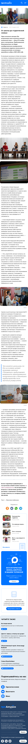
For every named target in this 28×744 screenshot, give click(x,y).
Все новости (6, 547)
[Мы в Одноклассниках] (2, 741)
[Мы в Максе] (10, 741)
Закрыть (23, 741)
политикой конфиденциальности (9, 727)
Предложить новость (14, 608)
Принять (23, 732)
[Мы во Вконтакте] (6, 741)
